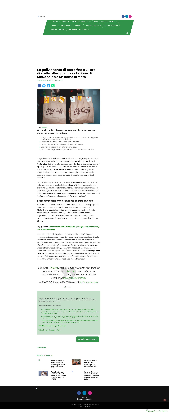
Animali (78, 25)
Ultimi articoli (111, 25)
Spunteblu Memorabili (62, 25)
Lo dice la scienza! (93, 25)
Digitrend (161, 411)
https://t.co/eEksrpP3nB (74, 278)
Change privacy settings (84, 399)
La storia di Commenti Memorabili (76, 21)
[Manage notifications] (164, 400)
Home (55, 21)
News (95, 21)
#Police (54, 268)
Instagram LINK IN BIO (77, 29)
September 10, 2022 (88, 282)
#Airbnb (71, 271)
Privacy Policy (84, 397)
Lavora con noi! (58, 29)
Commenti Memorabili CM (45, 80)
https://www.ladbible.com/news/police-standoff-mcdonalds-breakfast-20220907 (68, 309)
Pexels (44, 127)
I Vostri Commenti (109, 21)
